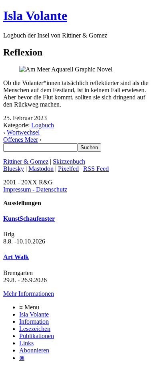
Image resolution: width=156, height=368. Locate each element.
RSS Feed (96, 168)
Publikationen (36, 335)
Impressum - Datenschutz (35, 189)
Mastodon (41, 168)
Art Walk (16, 256)
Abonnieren (34, 350)
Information (34, 321)
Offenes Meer (20, 139)
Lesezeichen (34, 328)
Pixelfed (68, 168)
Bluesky (13, 168)
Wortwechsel (23, 132)
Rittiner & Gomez (25, 161)
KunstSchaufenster (29, 218)
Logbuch (42, 125)
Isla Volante (35, 15)
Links (26, 343)
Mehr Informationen (28, 293)
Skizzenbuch (69, 161)
